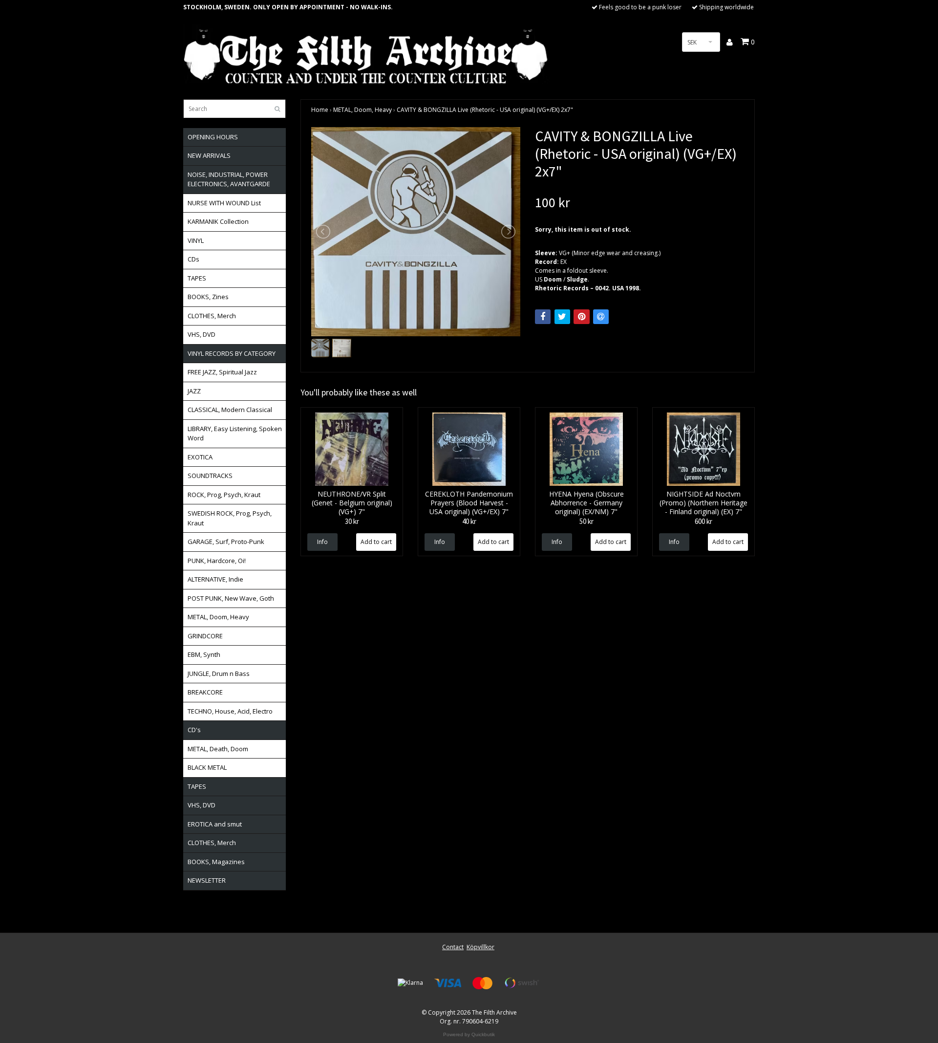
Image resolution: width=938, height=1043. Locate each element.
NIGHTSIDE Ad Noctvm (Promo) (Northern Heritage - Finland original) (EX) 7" (703, 502)
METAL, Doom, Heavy (218, 616)
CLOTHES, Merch (212, 315)
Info (322, 542)
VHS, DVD (201, 334)
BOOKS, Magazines (216, 861)
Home (319, 110)
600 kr (703, 521)
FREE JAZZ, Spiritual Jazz (222, 372)
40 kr (469, 521)
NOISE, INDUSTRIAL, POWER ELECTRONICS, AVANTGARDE (229, 179)
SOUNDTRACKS (210, 475)
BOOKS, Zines (208, 296)
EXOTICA (200, 457)
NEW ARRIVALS (209, 155)
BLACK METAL (207, 767)
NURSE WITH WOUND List (224, 202)
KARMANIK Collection (218, 221)
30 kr (352, 521)
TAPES (197, 278)
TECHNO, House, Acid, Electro (230, 711)
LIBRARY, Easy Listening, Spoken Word (235, 433)
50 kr (586, 521)
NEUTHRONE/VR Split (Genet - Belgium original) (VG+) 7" (352, 502)
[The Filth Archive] (366, 55)
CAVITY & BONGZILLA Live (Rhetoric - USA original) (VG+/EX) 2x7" (485, 110)
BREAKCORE (205, 692)
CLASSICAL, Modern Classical (230, 409)
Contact (453, 947)
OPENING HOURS (213, 136)
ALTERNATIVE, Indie (215, 579)
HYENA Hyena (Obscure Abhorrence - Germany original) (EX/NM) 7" (586, 502)
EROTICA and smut (215, 824)
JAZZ (194, 391)
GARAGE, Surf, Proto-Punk (226, 541)
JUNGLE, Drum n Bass (219, 673)
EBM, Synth (204, 654)
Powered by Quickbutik (469, 1034)
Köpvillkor (480, 947)
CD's (194, 729)
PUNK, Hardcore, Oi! (217, 560)
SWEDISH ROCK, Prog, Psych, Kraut (230, 518)
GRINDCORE (205, 635)
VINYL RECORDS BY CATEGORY (232, 353)
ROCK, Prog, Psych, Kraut (224, 494)
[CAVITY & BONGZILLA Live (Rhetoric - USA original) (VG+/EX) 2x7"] (415, 231)
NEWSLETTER (207, 880)
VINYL (196, 240)
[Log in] (730, 42)
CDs (193, 259)
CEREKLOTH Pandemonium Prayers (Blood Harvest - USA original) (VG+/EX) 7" (469, 502)
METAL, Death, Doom (218, 748)
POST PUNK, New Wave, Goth (231, 598)
